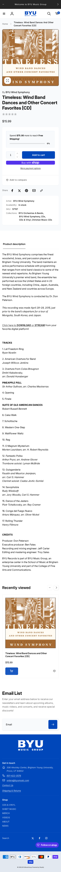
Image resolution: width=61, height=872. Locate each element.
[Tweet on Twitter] (19, 190)
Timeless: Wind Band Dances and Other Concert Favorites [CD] (26, 655)
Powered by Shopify (38, 867)
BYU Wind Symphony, (30, 216)
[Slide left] (3, 4)
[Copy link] (41, 190)
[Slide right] (57, 4)
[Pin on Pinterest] (26, 190)
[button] (4, 13)
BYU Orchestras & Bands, (31, 213)
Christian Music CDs (42, 219)
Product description (14, 244)
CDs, (43, 216)
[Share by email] (34, 190)
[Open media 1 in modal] (30, 57)
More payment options (30, 168)
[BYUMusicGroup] (31, 749)
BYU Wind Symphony (16, 92)
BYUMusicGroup (27, 867)
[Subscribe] (52, 724)
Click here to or (23, 325)
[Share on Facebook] (12, 190)
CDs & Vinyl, (25, 219)
